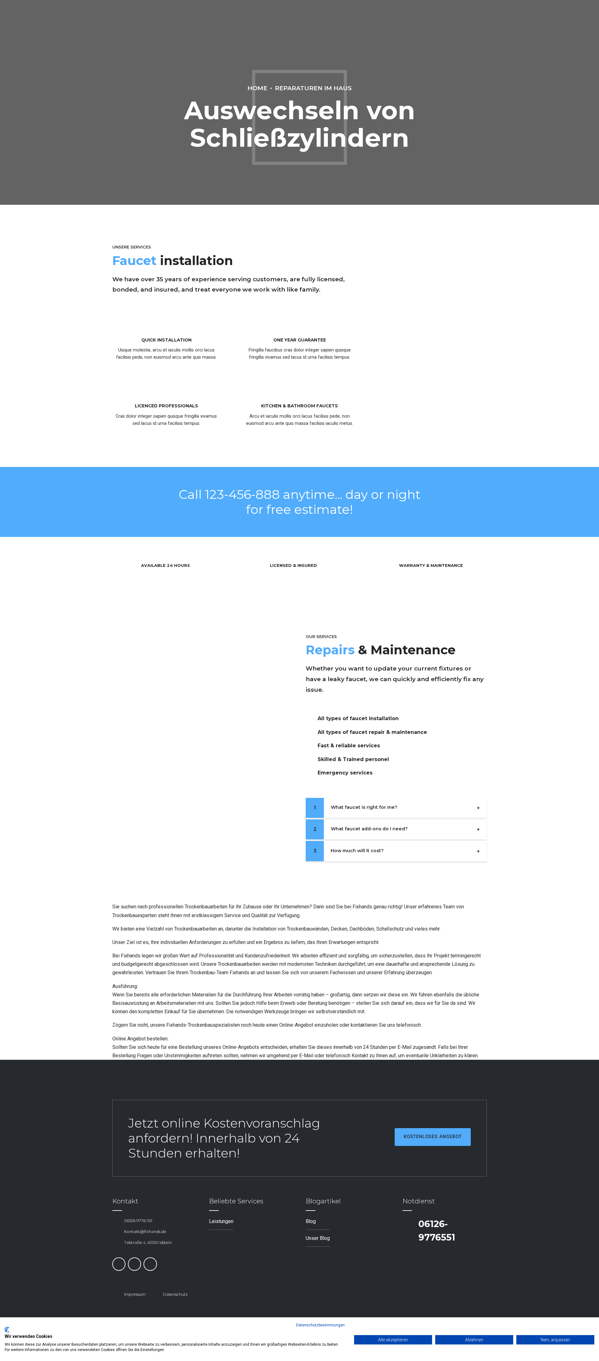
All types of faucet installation (358, 718)
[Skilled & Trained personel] (309, 759)
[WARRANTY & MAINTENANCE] (387, 565)
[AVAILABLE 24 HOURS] (129, 565)
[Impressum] (115, 1294)
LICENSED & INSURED (293, 565)
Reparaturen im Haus (313, 88)
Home (257, 88)
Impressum (135, 1294)
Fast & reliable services (349, 746)
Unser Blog (318, 1238)
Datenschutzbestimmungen (320, 1325)
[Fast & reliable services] (309, 745)
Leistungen (221, 1221)
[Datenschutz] (154, 1294)
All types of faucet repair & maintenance (372, 732)
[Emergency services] (309, 772)
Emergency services (345, 773)
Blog (311, 1221)
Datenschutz (175, 1294)
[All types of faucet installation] (309, 718)
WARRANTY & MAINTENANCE (431, 565)
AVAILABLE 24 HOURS (165, 565)
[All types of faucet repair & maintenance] (309, 732)
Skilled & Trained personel (353, 759)
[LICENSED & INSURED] (258, 565)
